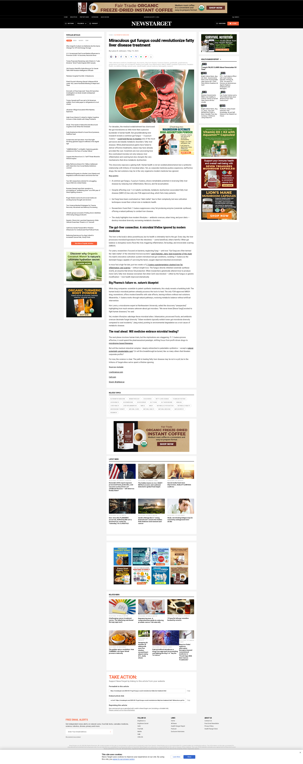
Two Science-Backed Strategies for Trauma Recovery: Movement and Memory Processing (81, 206)
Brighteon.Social (143, 723)
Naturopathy (162, 66)
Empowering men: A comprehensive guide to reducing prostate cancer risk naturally (151, 620)
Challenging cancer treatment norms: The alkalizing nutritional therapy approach (121, 620)
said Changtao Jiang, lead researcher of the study (171, 254)
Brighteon (73, 17)
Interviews (94, 17)
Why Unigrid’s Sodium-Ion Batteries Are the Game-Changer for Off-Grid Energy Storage (83, 47)
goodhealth (173, 63)
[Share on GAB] (141, 56)
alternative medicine (120, 63)
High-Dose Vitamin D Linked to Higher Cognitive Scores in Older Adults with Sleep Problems (82, 118)
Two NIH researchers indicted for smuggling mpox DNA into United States (81, 182)
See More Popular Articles (84, 243)
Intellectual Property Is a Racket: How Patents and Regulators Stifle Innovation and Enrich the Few (83, 174)
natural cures (131, 66)
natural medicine (152, 66)
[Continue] (110, 731)
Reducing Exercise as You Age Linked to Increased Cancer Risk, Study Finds (80, 236)
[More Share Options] (151, 56)
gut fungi (121, 64)
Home (66, 17)
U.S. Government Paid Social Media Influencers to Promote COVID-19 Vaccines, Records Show (83, 54)
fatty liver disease (151, 63)
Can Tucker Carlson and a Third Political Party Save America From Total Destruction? (228, 97)
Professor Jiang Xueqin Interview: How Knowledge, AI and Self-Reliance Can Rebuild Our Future (228, 112)
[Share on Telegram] (131, 56)
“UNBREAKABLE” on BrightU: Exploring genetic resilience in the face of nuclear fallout (82, 150)
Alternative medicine (121, 35)
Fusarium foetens (163, 63)
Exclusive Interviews (177, 731)
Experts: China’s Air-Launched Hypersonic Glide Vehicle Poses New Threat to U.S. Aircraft (82, 221)
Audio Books (105, 17)
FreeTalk (140, 729)
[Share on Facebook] (121, 56)
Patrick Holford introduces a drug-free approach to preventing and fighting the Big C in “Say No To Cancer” (165, 652)
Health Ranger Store (211, 729)
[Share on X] (126, 56)
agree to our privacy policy (123, 759)
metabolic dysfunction (178, 64)
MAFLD (164, 64)
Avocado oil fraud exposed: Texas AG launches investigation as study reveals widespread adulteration (82, 93)
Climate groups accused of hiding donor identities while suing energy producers (83, 214)
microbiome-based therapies (121, 343)
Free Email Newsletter (212, 723)
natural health (141, 66)
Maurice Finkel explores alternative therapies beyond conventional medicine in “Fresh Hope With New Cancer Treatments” (185, 652)
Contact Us (208, 721)
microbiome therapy (120, 66)
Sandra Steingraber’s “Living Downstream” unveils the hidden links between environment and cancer (150, 520)
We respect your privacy (73, 737)
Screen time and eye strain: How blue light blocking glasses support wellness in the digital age (82, 141)
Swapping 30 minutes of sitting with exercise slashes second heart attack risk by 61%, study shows (143, 650)
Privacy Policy (209, 726)
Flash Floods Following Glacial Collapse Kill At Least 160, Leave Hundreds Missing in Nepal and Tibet (82, 83)
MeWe (140, 731)
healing (138, 64)
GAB (139, 734)
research (170, 66)
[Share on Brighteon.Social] (111, 56)
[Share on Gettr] (146, 56)
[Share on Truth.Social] (136, 56)
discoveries (140, 63)
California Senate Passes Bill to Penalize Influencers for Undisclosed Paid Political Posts (82, 229)
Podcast (173, 729)
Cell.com (112, 377)
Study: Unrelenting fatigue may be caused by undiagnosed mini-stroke (180, 519)
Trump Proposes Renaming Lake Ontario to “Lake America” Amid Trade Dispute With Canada (83, 62)
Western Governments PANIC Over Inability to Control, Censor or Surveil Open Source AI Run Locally (209, 98)
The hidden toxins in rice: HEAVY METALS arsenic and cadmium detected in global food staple (150, 485)
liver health (145, 64)
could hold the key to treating (129, 139)
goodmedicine (182, 63)
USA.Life (140, 737)
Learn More (176, 757)
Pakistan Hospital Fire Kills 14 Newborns (80, 76)
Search (236, 17)
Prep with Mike (84, 17)
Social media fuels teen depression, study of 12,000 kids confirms (179, 485)
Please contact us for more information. (122, 710)
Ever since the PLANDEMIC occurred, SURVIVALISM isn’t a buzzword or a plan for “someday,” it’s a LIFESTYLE (120, 520)
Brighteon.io (141, 721)
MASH (169, 64)
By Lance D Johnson (117, 51)
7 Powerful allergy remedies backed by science (178, 619)
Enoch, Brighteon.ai (116, 382)
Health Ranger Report (210, 59)
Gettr (139, 726)
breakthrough (131, 63)
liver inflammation (155, 64)
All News (174, 723)
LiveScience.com (116, 372)
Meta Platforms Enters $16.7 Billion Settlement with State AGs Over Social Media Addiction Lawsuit (82, 166)
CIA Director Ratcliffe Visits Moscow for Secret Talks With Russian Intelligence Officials (82, 69)
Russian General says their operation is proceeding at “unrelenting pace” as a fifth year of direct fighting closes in (83, 190)
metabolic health (184, 406)
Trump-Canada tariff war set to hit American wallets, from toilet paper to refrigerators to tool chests (82, 102)
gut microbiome (130, 64)
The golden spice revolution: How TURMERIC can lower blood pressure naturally (121, 651)
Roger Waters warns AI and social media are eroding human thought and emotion (81, 199)
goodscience (113, 64)
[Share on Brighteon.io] (116, 56)
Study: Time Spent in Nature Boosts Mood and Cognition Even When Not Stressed (82, 126)
